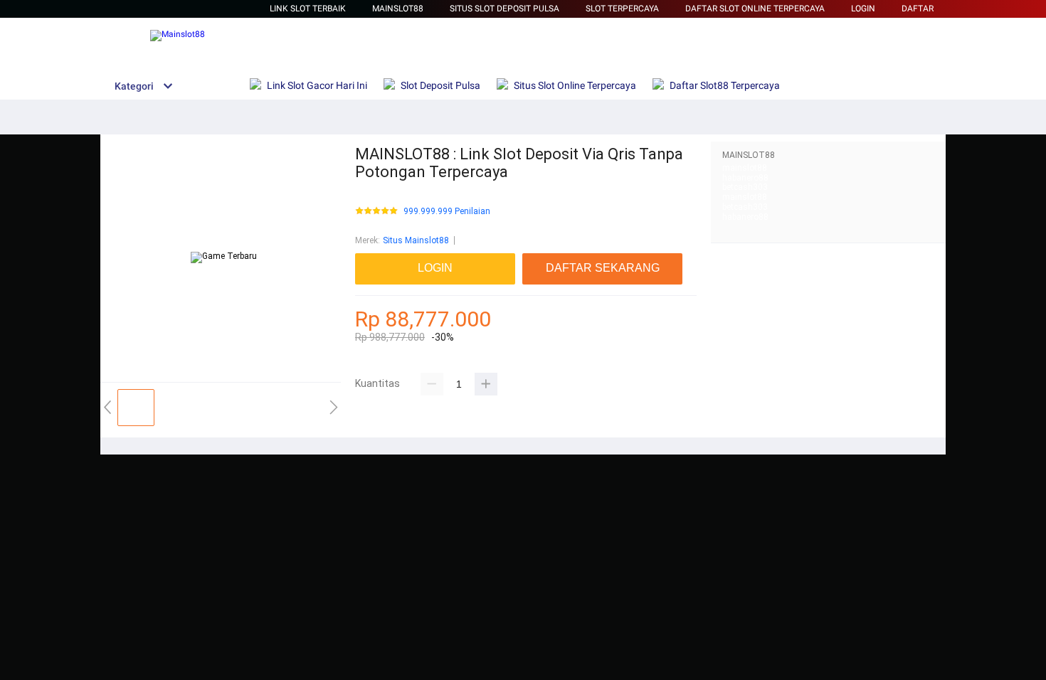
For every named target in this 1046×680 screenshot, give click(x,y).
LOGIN (863, 9)
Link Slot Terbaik (308, 9)
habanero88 (745, 178)
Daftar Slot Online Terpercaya (755, 9)
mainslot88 (744, 168)
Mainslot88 (397, 9)
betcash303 (745, 187)
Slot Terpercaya (622, 9)
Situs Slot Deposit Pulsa (504, 9)
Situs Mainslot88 (416, 240)
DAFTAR (918, 9)
